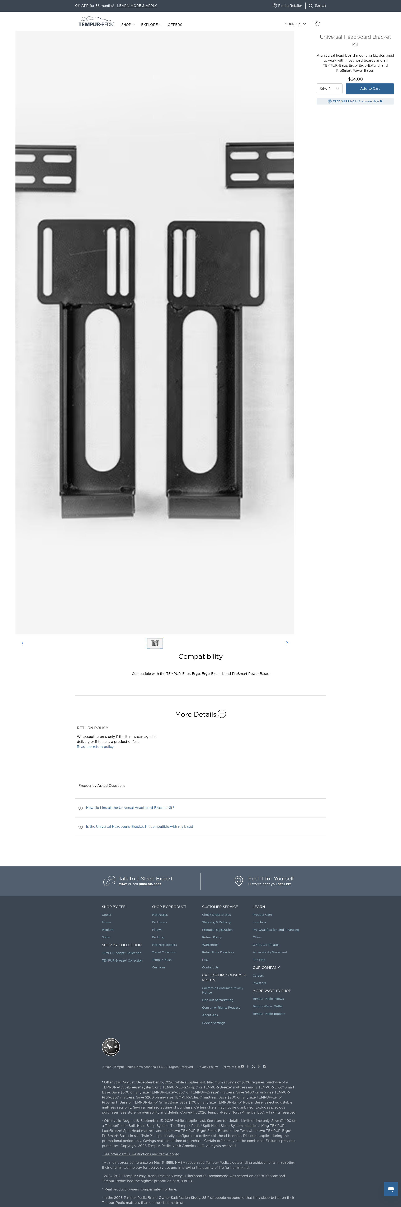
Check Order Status (216, 914)
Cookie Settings (213, 1023)
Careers (258, 975)
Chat (123, 884)
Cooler (107, 914)
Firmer (107, 922)
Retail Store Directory (218, 952)
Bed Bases (159, 922)
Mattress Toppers (164, 944)
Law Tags (259, 922)
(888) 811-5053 (150, 884)
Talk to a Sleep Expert (146, 879)
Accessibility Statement (270, 952)
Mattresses (160, 914)
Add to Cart (370, 89)
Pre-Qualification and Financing (276, 929)
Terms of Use (231, 1067)
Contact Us (210, 967)
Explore (149, 25)
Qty (323, 89)
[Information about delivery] (381, 101)
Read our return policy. (95, 747)
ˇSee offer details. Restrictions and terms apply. (140, 1154)
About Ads (210, 1015)
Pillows (157, 929)
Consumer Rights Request (221, 1007)
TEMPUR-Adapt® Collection (121, 953)
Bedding (158, 937)
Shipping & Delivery (216, 922)
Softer (106, 937)
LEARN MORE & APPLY (137, 6)
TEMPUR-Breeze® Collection (122, 960)
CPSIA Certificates (266, 944)
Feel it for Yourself (271, 879)
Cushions (158, 967)
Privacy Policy (208, 1067)
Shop (126, 25)
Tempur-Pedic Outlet (268, 1006)
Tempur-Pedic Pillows (268, 998)
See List (284, 884)
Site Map (259, 960)
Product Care (262, 914)
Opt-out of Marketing (217, 1000)
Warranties (210, 944)
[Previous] (22, 643)
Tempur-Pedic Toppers (269, 1013)
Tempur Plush (162, 960)
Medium (107, 929)
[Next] (287, 643)
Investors (259, 983)
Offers (175, 25)
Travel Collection (164, 952)
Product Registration (217, 929)
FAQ (205, 960)
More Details (195, 714)
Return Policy (212, 937)
